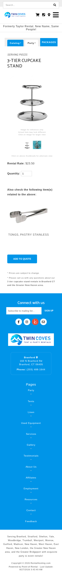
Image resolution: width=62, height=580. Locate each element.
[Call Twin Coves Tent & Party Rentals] (43, 14)
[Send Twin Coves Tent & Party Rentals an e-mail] (43, 322)
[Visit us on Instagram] (27, 322)
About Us (31, 466)
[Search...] (55, 5)
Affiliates (31, 477)
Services (31, 434)
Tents (31, 401)
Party (31, 390)
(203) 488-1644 (31, 369)
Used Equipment (31, 423)
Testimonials (31, 455)
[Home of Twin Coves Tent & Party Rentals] (31, 339)
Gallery (31, 444)
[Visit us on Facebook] (18, 322)
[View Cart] (38, 14)
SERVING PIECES (17, 55)
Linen (31, 412)
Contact (31, 510)
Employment (31, 488)
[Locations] (49, 14)
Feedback (31, 521)
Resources (31, 499)
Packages (49, 42)
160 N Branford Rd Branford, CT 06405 (31, 361)
